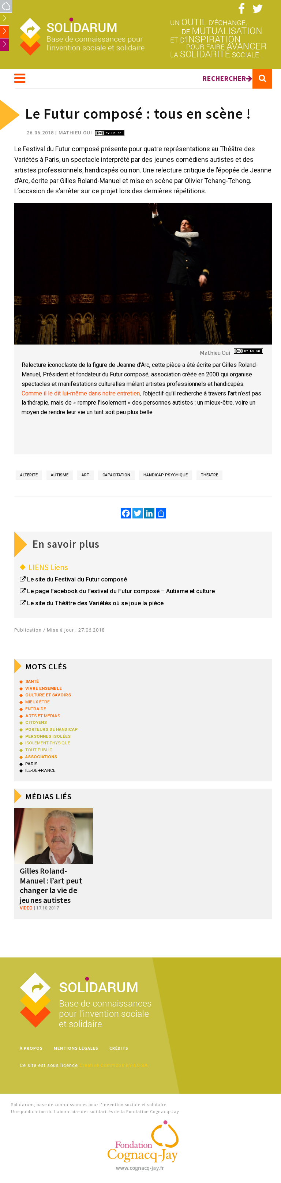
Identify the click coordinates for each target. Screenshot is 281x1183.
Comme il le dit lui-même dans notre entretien (81, 393)
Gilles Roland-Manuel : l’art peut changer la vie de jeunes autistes (51, 885)
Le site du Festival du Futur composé (77, 579)
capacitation (116, 475)
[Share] (161, 513)
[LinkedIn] (149, 513)
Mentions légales (76, 1048)
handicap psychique (165, 475)
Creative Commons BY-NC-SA (113, 1065)
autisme (59, 475)
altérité (29, 475)
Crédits (118, 1048)
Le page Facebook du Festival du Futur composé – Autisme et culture (121, 591)
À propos (31, 1048)
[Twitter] (137, 513)
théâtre (209, 475)
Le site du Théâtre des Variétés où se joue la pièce (95, 603)
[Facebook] (126, 513)
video (26, 908)
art (85, 475)
